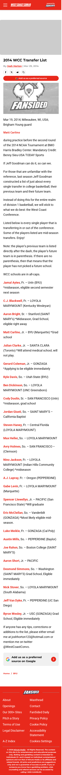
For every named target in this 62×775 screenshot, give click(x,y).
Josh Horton (14, 66)
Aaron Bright (11, 314)
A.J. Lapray (11, 478)
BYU (15, 673)
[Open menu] (5, 5)
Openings (9, 706)
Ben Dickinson (12, 385)
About (7, 700)
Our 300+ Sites (12, 712)
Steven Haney (12, 425)
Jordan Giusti (12, 411)
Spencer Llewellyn (15, 499)
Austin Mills (11, 539)
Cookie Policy (38, 724)
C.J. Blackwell (12, 300)
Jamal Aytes (11, 282)
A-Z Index (9, 741)
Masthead (36, 700)
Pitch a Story (11, 718)
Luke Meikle (11, 531)
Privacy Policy (39, 718)
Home (6, 673)
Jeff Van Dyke (12, 600)
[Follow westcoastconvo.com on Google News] (53, 659)
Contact (35, 706)
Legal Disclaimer (13, 730)
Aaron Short (11, 560)
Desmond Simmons (16, 569)
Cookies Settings (41, 741)
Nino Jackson (12, 459)
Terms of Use (11, 724)
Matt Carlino (11, 132)
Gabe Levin (10, 486)
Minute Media (19, 750)
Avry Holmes (12, 446)
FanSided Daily (39, 712)
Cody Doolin (11, 398)
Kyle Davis (10, 377)
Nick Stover (11, 587)
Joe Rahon (10, 547)
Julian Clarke (12, 345)
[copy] (23, 72)
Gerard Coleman (14, 363)
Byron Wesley (12, 613)
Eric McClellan (13, 512)
